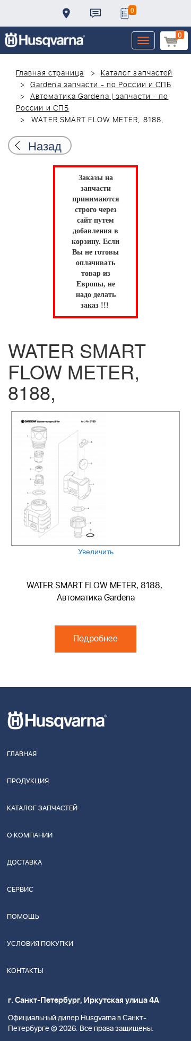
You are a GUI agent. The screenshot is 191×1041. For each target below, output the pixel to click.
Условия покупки (40, 944)
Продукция (28, 781)
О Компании (30, 836)
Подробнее (95, 638)
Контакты (95, 13)
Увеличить (96, 551)
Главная (22, 754)
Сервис (20, 890)
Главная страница (50, 73)
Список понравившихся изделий (124, 13)
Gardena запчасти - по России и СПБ (100, 85)
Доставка (66, 13)
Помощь (23, 917)
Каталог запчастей (137, 73)
